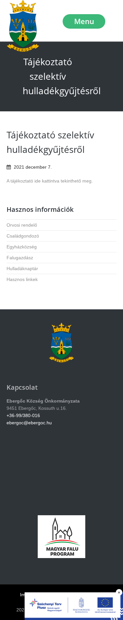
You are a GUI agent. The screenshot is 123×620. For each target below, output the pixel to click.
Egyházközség (22, 246)
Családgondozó (23, 236)
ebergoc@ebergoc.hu (29, 422)
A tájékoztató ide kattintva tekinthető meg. (50, 180)
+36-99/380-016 (23, 415)
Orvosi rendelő (22, 225)
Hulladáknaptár (22, 268)
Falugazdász (20, 257)
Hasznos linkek (22, 279)
